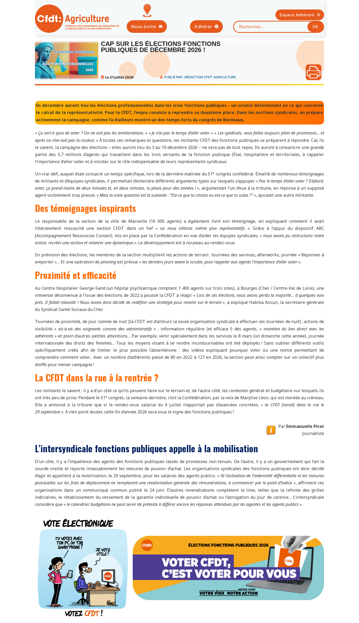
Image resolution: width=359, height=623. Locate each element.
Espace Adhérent (297, 14)
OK (315, 26)
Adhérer (203, 26)
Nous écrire (143, 26)
